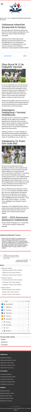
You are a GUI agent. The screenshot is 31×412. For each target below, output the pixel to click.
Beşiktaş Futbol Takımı (6, 396)
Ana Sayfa (4, 18)
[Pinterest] (16, 406)
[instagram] (19, 406)
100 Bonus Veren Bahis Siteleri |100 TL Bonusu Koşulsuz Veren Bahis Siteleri (11, 256)
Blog (9, 18)
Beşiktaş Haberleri (5, 287)
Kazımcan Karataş (6, 190)
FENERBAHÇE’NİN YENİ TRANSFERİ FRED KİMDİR (21, 260)
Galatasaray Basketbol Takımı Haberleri (12, 270)
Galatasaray (25, 180)
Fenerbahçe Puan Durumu (7, 384)
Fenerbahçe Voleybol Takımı (7, 381)
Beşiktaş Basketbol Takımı (7, 393)
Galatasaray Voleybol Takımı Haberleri (12, 275)
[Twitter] (14, 406)
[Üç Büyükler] (15, 8)
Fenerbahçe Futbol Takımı (7, 379)
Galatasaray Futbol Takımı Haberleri (11, 272)
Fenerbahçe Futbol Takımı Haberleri (11, 282)
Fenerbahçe (4, 344)
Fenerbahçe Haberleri (6, 278)
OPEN (25, 55)
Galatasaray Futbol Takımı (7, 362)
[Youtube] (17, 406)
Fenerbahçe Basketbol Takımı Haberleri (12, 280)
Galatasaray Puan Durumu (7, 367)
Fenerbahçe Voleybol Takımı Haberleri (12, 284)
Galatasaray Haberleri (6, 268)
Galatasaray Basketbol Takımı (8, 360)
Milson (14, 176)
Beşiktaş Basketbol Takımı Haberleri (11, 289)
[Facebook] (13, 406)
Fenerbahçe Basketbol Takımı (8, 377)
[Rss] (11, 406)
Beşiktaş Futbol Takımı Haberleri (10, 292)
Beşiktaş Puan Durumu (6, 400)
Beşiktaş (3, 339)
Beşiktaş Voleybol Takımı (6, 398)
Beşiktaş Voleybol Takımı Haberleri (11, 294)
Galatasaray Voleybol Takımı (7, 365)
